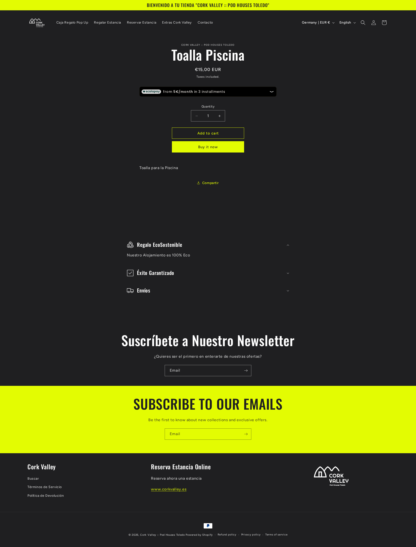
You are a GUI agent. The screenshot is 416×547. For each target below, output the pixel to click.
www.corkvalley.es (168, 489)
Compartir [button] (210, 183)
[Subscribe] (245, 370)
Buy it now (208, 147)
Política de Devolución (45, 496)
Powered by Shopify (199, 534)
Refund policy (227, 534)
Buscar (33, 479)
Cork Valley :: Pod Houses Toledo (162, 534)
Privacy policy (251, 534)
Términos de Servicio (44, 487)
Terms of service (276, 534)
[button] (363, 22)
